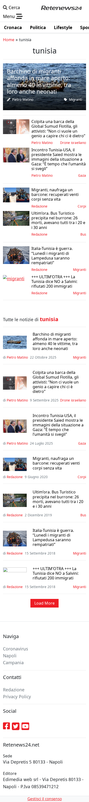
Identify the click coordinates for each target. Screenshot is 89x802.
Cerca (13, 7)
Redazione (39, 206)
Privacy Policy (17, 696)
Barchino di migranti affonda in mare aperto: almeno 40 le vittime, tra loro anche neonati (55, 341)
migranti (75, 99)
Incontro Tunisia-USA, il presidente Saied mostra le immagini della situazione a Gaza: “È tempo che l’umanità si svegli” (58, 425)
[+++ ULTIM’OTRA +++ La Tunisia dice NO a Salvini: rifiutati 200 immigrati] (13, 278)
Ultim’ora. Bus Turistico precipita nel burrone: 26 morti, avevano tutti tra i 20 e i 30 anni (58, 499)
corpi (82, 206)
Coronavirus (15, 649)
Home (8, 39)
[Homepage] (61, 7)
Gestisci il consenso (44, 799)
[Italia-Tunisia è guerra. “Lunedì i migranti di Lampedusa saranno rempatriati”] (16, 255)
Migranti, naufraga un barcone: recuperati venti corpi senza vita (56, 463)
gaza (82, 175)
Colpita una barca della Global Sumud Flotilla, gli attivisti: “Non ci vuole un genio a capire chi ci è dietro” (56, 382)
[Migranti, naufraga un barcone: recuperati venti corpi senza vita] (16, 194)
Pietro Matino (22, 99)
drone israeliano (73, 142)
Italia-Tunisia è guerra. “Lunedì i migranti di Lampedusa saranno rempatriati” (53, 537)
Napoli (10, 656)
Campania (13, 662)
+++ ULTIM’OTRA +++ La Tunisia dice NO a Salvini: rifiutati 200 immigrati (56, 573)
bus (83, 234)
